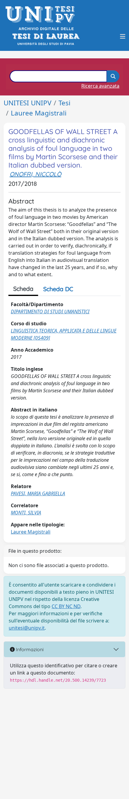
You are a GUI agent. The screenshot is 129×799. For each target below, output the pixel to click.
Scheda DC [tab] (58, 289)
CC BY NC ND (66, 606)
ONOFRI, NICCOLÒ (35, 174)
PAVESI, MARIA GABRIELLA (38, 493)
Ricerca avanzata (100, 86)
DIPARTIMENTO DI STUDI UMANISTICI (50, 311)
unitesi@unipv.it (27, 628)
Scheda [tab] (23, 288)
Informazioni (29, 649)
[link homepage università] (45, 36)
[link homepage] (42, 14)
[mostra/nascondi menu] (122, 37)
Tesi (64, 102)
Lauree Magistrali (39, 113)
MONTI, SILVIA (26, 512)
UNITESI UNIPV (27, 102)
